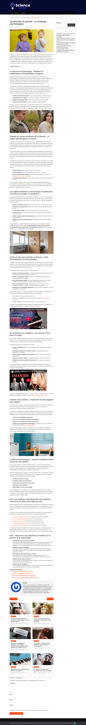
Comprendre (23, 13)
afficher (20, 66)
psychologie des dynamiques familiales (21, 176)
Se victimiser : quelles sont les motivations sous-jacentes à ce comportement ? (42, 645)
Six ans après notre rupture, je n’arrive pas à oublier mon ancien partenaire (42, 620)
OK (74, 723)
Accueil (11, 13)
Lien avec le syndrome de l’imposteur (21, 518)
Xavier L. (13, 623)
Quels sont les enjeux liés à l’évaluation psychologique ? (25, 577)
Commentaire (13, 683)
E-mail (11, 699)
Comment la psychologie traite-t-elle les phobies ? (24, 575)
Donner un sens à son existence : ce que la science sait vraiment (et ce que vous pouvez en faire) (65, 40)
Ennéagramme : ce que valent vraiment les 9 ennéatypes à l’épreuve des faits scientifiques (65, 35)
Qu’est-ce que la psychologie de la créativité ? (23, 571)
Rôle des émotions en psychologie (20, 523)
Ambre (12, 27)
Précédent (14, 598)
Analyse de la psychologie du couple (21, 516)
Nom (11, 694)
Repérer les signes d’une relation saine (21, 525)
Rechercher (58, 22)
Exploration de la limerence (19, 521)
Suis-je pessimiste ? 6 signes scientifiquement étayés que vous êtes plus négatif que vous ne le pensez (65, 50)
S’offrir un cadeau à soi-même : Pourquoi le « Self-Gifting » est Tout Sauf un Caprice (20, 620)
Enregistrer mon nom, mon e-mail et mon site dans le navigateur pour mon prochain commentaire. (29, 710)
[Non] (84, 723)
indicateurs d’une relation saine (40, 395)
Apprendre (17, 13)
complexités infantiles (30, 425)
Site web (11, 705)
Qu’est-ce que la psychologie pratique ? (22, 573)
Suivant (49, 598)
